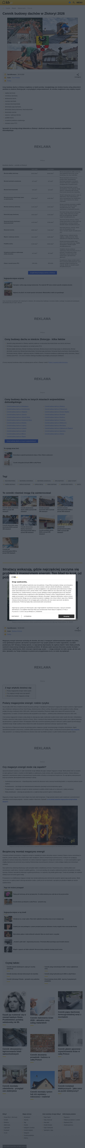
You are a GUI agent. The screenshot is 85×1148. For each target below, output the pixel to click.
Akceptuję (66, 616)
